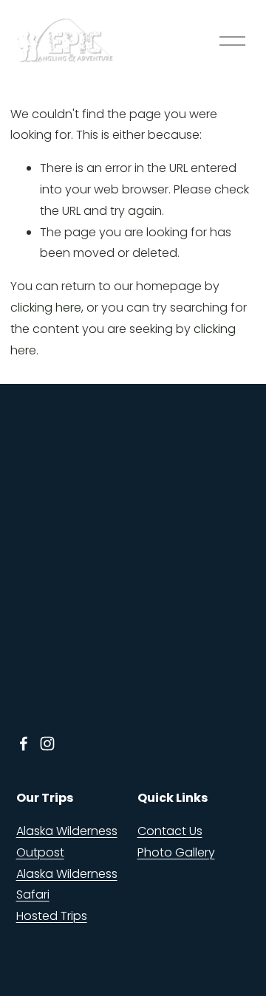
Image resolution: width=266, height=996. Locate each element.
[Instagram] (47, 743)
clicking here (45, 307)
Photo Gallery (176, 852)
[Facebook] (23, 743)
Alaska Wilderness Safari (66, 884)
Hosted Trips (51, 915)
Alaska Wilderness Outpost (66, 841)
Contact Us (169, 830)
